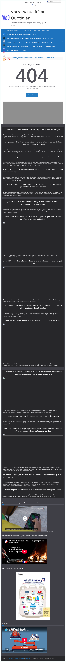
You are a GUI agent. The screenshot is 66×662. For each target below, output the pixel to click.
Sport (24, 50)
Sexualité (10, 42)
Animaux (34, 42)
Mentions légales (12, 50)
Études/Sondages (12, 31)
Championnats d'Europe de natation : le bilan (21, 34)
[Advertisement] (33, 113)
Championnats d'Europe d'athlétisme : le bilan (36, 31)
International (37, 46)
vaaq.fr (28, 658)
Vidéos (28, 42)
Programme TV (25, 46)
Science (50, 38)
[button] (19, 31)
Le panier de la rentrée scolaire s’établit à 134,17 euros (32, 58)
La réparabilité (51, 46)
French (51, 1)
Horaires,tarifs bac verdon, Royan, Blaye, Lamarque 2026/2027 (26, 38)
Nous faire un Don (13, 46)
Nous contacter (47, 42)
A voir (19, 42)
